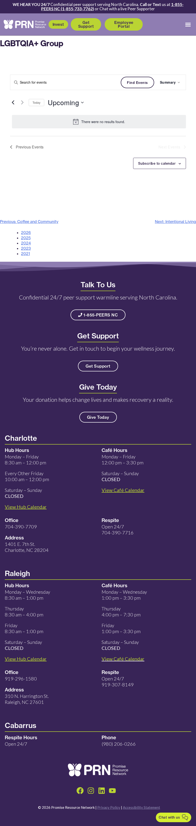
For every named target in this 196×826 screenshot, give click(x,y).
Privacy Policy (108, 807)
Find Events (137, 82)
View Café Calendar (123, 659)
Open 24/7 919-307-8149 (118, 681)
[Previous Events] (13, 102)
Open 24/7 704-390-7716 (118, 529)
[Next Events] (22, 102)
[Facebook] (80, 790)
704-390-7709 (21, 526)
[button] (188, 24)
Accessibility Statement (141, 807)
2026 (26, 232)
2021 (25, 253)
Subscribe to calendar (157, 163)
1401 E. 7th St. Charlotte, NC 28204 (27, 547)
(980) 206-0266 (119, 744)
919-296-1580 (21, 678)
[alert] (99, 121)
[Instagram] (90, 790)
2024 (26, 243)
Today (36, 102)
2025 (26, 237)
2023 (26, 248)
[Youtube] (112, 790)
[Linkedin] (101, 790)
